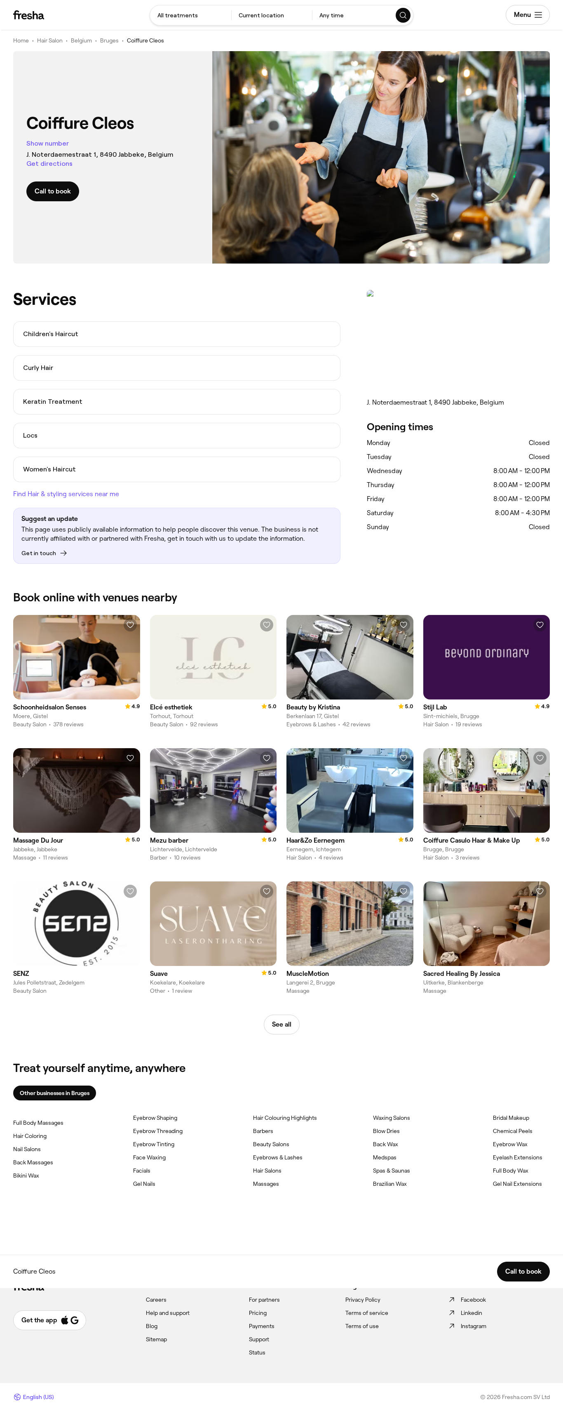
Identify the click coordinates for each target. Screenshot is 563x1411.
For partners (264, 1299)
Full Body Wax (510, 1170)
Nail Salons (27, 1149)
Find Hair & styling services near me (66, 493)
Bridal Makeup (511, 1117)
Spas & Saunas (391, 1170)
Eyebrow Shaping (155, 1117)
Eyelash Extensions (517, 1157)
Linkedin (471, 1313)
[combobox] (191, 15)
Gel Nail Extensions (517, 1183)
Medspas (384, 1157)
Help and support (168, 1313)
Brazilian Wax (390, 1183)
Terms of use (362, 1326)
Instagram (473, 1326)
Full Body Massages (38, 1122)
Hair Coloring (30, 1136)
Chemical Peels (513, 1131)
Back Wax (385, 1144)
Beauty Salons (271, 1144)
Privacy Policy (362, 1299)
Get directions (49, 163)
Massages (266, 1183)
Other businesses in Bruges (54, 1093)
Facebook (473, 1299)
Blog (151, 1326)
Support (259, 1339)
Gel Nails (144, 1183)
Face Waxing (149, 1157)
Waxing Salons (391, 1117)
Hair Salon (50, 40)
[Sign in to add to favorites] (130, 624)
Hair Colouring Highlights (285, 1117)
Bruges (109, 40)
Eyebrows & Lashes (278, 1157)
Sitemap (156, 1339)
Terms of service (366, 1313)
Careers (156, 1299)
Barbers (263, 1131)
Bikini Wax (26, 1175)
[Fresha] (28, 15)
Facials (141, 1170)
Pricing (258, 1313)
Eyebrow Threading (158, 1131)
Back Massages (33, 1162)
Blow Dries (386, 1131)
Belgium (81, 40)
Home (21, 40)
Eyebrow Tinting (153, 1144)
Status (257, 1352)
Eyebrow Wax (510, 1144)
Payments (261, 1326)
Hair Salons (267, 1170)
